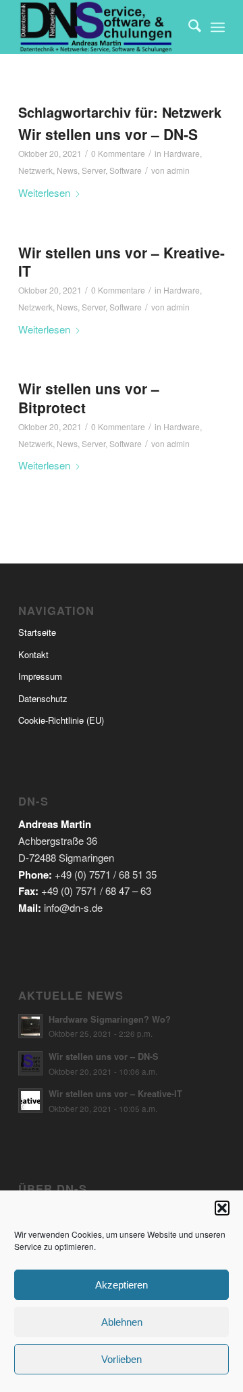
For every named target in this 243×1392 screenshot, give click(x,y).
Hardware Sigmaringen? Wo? (110, 1019)
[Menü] (218, 27)
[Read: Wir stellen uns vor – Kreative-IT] (30, 1100)
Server (93, 170)
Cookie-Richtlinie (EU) (61, 720)
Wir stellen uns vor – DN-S (108, 134)
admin (178, 170)
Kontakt (33, 654)
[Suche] (188, 27)
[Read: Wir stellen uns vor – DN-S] (30, 1063)
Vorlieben (121, 1359)
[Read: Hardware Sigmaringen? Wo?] (30, 1026)
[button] (222, 1208)
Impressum (40, 676)
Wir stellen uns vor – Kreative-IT (121, 261)
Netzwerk (35, 170)
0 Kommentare (118, 153)
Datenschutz (43, 698)
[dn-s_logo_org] (101, 27)
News (67, 170)
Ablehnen (121, 1322)
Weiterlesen (44, 192)
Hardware (181, 153)
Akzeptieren (121, 1285)
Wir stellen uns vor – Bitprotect (88, 397)
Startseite (37, 632)
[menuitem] (188, 27)
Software (125, 170)
